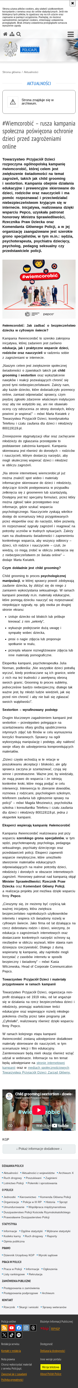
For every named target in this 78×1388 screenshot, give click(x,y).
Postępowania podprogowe (21, 1293)
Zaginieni (51, 1178)
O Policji (7, 1190)
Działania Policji (13, 1166)
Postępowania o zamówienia (22, 1288)
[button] (71, 34)
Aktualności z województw (38, 1173)
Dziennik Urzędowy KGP (19, 1255)
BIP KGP (55, 1329)
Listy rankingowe (14, 1274)
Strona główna (11, 72)
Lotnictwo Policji (14, 1183)
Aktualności (31, 72)
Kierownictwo (28, 1197)
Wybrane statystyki (58, 1231)
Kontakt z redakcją (11, 1351)
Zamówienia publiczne (16, 1281)
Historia (50, 1202)
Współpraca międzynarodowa (47, 1207)
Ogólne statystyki (32, 1231)
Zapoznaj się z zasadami (14, 1374)
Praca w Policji (11, 1262)
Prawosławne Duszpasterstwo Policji (26, 1217)
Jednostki (10, 1197)
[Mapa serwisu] (12, 34)
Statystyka (9, 1224)
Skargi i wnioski (28, 1307)
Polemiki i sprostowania (42, 1183)
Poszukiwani (33, 1178)
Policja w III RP (32, 1202)
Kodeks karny (12, 1236)
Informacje (10, 1231)
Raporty (52, 1236)
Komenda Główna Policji (55, 1197)
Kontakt (7, 1300)
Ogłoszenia (50, 1269)
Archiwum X (66, 1173)
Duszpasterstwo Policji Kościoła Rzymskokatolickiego (37, 1212)
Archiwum (48, 1293)
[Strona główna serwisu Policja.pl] (5, 34)
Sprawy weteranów (54, 1307)
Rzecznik (9, 1307)
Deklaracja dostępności (52, 1351)
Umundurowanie (14, 1207)
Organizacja (11, 1202)
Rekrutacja (35, 1274)
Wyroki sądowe (48, 1255)
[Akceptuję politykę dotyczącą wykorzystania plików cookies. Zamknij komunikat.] (73, 3)
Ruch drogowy (13, 1178)
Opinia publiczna (14, 1241)
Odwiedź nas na (11, 1328)
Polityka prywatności (12, 1380)
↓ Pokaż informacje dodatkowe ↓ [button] (39, 1148)
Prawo (6, 1248)
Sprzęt (63, 1202)
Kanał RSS (4, 1328)
